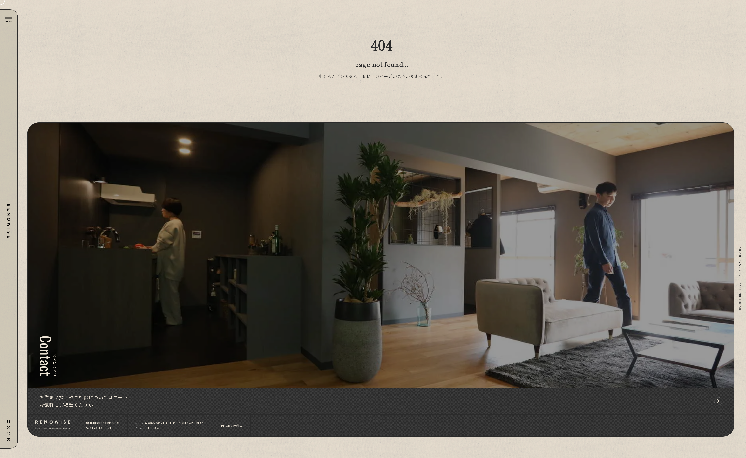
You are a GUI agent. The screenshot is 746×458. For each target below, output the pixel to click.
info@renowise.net (105, 423)
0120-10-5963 (100, 428)
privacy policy (232, 425)
